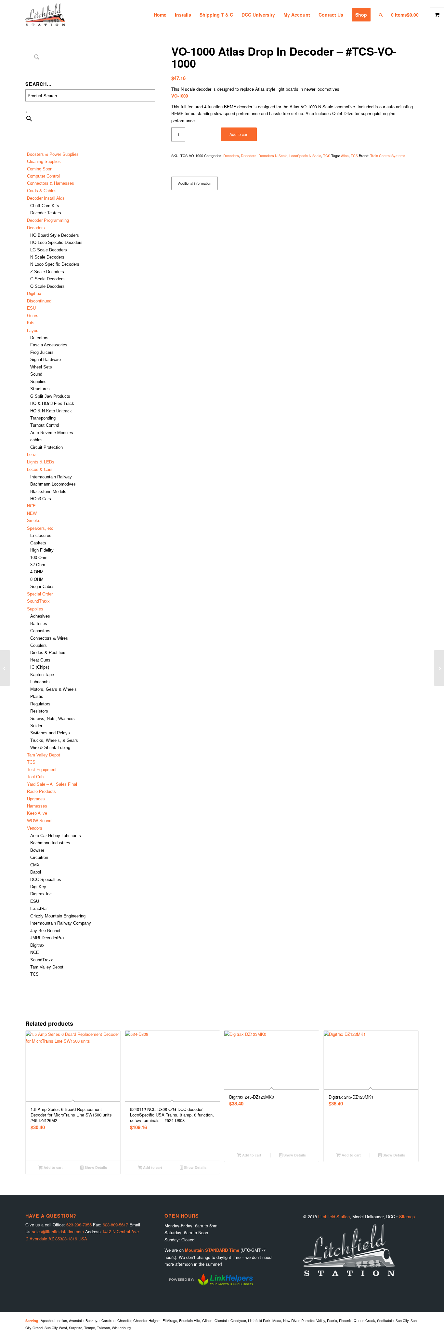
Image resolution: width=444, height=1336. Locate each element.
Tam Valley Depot (43, 755)
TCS (31, 762)
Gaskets (38, 543)
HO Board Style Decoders (54, 235)
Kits (30, 322)
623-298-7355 (79, 1225)
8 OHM (37, 579)
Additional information (194, 183)
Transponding (43, 418)
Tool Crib (35, 776)
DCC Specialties (45, 879)
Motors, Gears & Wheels (53, 689)
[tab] (194, 183)
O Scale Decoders (47, 286)
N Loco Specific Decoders (54, 264)
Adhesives (40, 616)
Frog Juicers (42, 352)
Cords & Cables (42, 190)
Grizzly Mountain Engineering (57, 916)
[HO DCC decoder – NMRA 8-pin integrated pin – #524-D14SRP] (439, 668)
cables (36, 439)
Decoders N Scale (272, 155)
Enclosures (40, 535)
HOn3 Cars (40, 498)
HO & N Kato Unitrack (51, 410)
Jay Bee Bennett (46, 930)
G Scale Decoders (47, 278)
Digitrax (34, 293)
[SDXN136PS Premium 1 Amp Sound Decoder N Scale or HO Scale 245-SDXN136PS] (5, 668)
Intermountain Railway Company (60, 923)
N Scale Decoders (47, 257)
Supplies (38, 381)
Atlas (345, 155)
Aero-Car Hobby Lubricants (55, 835)
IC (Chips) (39, 667)
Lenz (31, 454)
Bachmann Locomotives (53, 484)
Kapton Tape (42, 674)
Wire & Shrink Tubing (50, 747)
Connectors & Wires (49, 638)
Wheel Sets (41, 367)
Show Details (95, 1167)
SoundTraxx (38, 601)
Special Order (40, 594)
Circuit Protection (46, 447)
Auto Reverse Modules (51, 432)
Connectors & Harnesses (50, 183)
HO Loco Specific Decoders (56, 242)
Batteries (38, 623)
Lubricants (40, 681)
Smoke (33, 520)
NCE (31, 505)
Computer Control (43, 176)
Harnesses (37, 806)
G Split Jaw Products (50, 396)
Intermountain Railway (51, 476)
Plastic (36, 696)
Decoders (231, 155)
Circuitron (39, 857)
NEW (32, 513)
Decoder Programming (48, 220)
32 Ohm (37, 564)
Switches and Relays (50, 732)
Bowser (37, 850)
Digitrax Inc (41, 893)
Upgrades (36, 798)
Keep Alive (37, 813)
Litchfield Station (334, 1216)
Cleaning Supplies (44, 161)
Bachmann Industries (50, 842)
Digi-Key (38, 886)
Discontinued (39, 301)
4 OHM (37, 571)
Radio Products (41, 791)
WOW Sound (39, 820)
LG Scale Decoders (48, 249)
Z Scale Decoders (47, 271)
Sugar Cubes (42, 586)
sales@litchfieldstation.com (58, 1231)
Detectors (39, 337)
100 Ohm (38, 557)
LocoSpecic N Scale (305, 155)
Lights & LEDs (40, 462)
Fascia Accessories (48, 344)
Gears (32, 315)
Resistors (39, 711)
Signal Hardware (45, 359)
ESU (31, 308)
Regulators (40, 703)
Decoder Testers (45, 212)
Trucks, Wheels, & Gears (54, 740)
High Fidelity (42, 550)
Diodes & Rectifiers (48, 652)
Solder (36, 725)
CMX (35, 864)
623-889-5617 (115, 1225)
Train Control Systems (387, 155)
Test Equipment (42, 769)
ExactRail (39, 908)
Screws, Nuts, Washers (52, 718)
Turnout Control (44, 425)
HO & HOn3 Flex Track (52, 403)
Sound (36, 374)
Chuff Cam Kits (44, 205)
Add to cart (238, 134)
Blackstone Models (48, 491)
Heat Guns (40, 660)
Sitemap (407, 1216)
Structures (40, 388)
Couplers (38, 645)
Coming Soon (39, 169)
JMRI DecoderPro (47, 937)
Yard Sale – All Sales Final (52, 784)
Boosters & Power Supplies (53, 154)
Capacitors (40, 630)
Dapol (35, 872)
